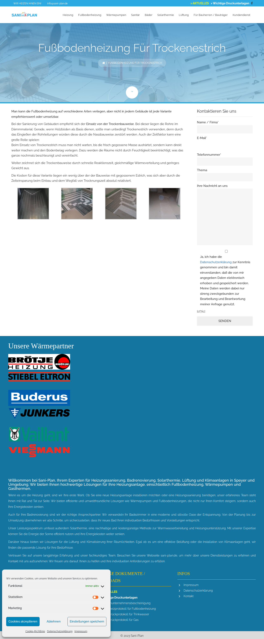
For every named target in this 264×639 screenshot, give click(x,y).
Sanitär (135, 15)
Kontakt (188, 596)
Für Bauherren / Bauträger (211, 15)
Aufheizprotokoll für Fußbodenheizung (130, 608)
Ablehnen (54, 621)
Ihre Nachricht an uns (212, 186)
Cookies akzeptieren (22, 621)
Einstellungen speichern (87, 621)
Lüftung (184, 15)
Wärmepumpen (116, 15)
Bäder (148, 15)
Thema (202, 170)
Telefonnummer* (209, 155)
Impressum (80, 631)
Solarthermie (165, 15)
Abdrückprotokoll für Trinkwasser (127, 614)
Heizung (68, 15)
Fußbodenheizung (89, 15)
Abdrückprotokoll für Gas (122, 619)
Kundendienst (241, 15)
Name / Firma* (208, 122)
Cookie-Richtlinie (35, 631)
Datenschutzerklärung (59, 631)
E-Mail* (202, 138)
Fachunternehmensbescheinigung (128, 603)
